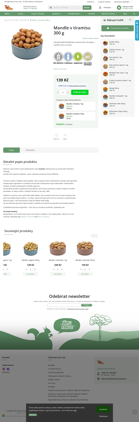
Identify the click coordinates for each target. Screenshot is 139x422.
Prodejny (51, 387)
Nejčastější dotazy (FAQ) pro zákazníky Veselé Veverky (68, 400)
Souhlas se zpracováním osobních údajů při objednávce (69, 390)
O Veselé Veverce (104, 2)
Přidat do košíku (79, 92)
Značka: (90, 38)
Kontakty (90, 2)
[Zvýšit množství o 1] (68, 92)
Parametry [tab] (30, 150)
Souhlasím (103, 409)
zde (75, 410)
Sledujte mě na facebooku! (8, 369)
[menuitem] (9, 14)
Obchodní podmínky (122, 2)
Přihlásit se (86, 305)
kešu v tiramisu (43, 217)
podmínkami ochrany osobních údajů (78, 309)
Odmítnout (103, 416)
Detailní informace (60, 69)
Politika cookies (54, 379)
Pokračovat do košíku (120, 28)
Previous (93, 236)
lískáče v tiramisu (27, 217)
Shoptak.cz (25, 416)
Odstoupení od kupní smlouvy (59, 376)
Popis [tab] (11, 150)
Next (96, 236)
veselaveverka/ (3, 369)
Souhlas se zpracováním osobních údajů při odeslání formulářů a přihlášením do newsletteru (67, 395)
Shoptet (14, 416)
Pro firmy (51, 383)
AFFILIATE (5, 372)
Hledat (87, 7)
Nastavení (33, 415)
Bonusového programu (77, 86)
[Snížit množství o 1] (58, 92)
